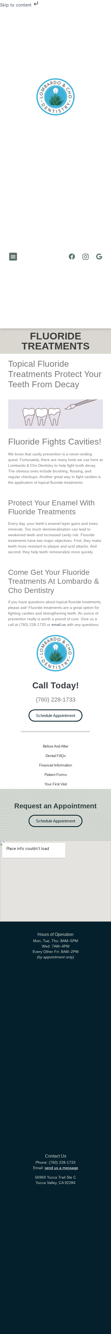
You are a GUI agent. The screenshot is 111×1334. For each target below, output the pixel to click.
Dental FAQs (56, 755)
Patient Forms (55, 774)
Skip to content (16, 5)
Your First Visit (55, 784)
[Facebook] (71, 257)
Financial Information (55, 765)
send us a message (61, 1168)
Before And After (55, 746)
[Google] (99, 257)
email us (58, 624)
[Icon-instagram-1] (85, 257)
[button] (13, 257)
